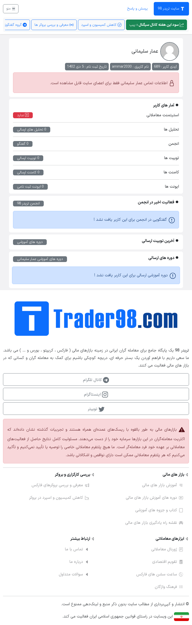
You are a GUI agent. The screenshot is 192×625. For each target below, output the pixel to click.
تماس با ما (74, 549)
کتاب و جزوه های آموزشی (156, 510)
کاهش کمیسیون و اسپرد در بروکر (56, 498)
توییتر (93, 409)
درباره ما (76, 562)
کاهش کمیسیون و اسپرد (99, 25)
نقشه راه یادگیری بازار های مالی (151, 523)
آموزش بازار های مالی (159, 485)
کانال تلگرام (93, 380)
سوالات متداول (71, 574)
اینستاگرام (93, 395)
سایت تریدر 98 (169, 8)
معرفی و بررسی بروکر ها (52, 25)
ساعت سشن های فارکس (156, 574)
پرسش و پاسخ (137, 8)
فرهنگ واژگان (166, 587)
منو (9, 8)
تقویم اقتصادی (164, 562)
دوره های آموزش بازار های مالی (151, 498)
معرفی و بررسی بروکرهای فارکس (57, 485)
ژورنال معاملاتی (164, 549)
